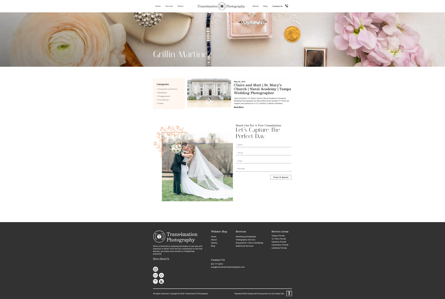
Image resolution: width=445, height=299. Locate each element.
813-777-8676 (217, 264)
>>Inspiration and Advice (167, 89)
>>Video (160, 103)
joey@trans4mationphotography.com (228, 267)
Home (158, 6)
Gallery (255, 6)
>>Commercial (163, 100)
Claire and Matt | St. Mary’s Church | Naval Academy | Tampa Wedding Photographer (262, 89)
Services (169, 6)
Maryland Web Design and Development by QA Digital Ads (259, 293)
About (180, 6)
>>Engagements (163, 96)
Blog (265, 6)
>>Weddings (162, 92)
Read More (239, 107)
